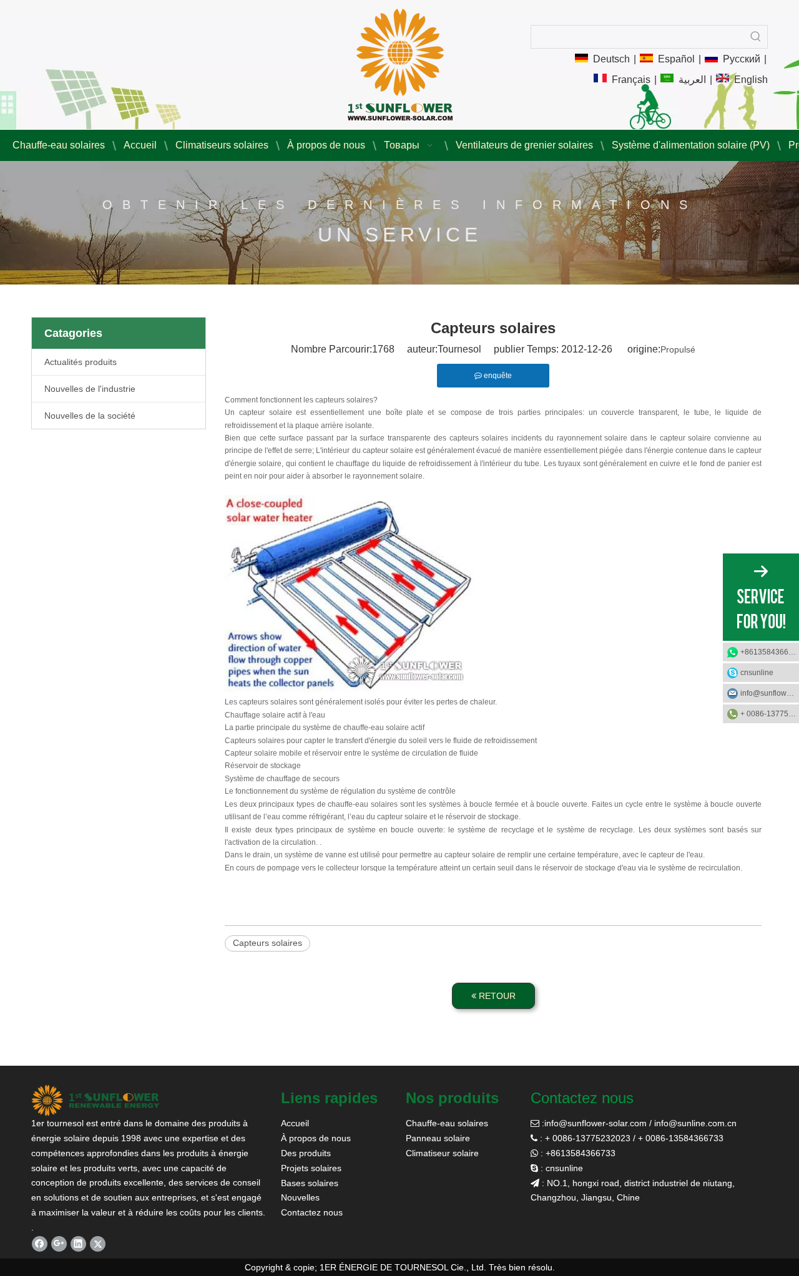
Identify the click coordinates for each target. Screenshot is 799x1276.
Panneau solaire (438, 1138)
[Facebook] (39, 1244)
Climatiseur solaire (442, 1153)
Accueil (295, 1123)
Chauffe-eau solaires (447, 1123)
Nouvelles (300, 1197)
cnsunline (756, 672)
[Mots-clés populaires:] (756, 37)
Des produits (306, 1153)
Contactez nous (312, 1212)
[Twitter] (97, 1244)
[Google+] (59, 1244)
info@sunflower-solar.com (595, 1123)
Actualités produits (80, 362)
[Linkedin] (78, 1244)
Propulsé (677, 349)
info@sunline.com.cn (695, 1123)
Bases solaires (309, 1183)
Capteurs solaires (267, 943)
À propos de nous (316, 1138)
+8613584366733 (769, 652)
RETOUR (496, 996)
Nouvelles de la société (89, 416)
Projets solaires (311, 1168)
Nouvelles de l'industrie (89, 389)
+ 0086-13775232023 (769, 713)
